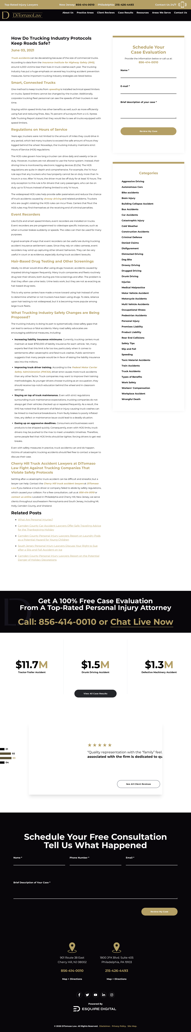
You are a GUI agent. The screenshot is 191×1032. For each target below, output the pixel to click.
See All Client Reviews (138, 784)
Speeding (127, 354)
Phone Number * (79, 857)
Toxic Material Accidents (136, 360)
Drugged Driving (131, 270)
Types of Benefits (132, 377)
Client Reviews (106, 12)
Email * (130, 857)
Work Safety (129, 382)
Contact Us (180, 12)
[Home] (22, 15)
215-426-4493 (124, 4)
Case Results (125, 12)
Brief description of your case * (139, 102)
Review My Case (148, 131)
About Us (68, 12)
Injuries (126, 282)
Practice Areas (85, 12)
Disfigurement (130, 248)
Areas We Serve (161, 12)
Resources (143, 12)
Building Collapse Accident (137, 203)
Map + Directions (72, 979)
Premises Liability (132, 326)
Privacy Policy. (119, 1026)
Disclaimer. (105, 1026)
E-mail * (125, 86)
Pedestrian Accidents (134, 315)
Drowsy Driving (131, 265)
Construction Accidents (135, 231)
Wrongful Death (131, 399)
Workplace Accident (133, 393)
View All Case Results (95, 693)
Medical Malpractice (133, 287)
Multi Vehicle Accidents (135, 304)
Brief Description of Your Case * (31, 882)
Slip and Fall (129, 349)
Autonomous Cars (132, 187)
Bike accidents (130, 192)
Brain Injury (128, 198)
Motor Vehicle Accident (135, 293)
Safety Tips (128, 343)
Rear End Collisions (133, 337)
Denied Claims (130, 243)
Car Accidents (130, 215)
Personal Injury (131, 321)
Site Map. (132, 1026)
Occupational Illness (134, 310)
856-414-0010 (85, 4)
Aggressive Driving (133, 181)
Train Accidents (131, 365)
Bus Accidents (130, 209)
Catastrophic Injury (133, 220)
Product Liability (131, 332)
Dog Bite (127, 259)
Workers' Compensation (136, 388)
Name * (125, 70)
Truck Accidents (131, 371)
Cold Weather (130, 226)
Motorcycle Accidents (134, 298)
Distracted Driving (132, 254)
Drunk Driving (130, 276)
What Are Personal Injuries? (35, 519)
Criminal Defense (132, 237)
